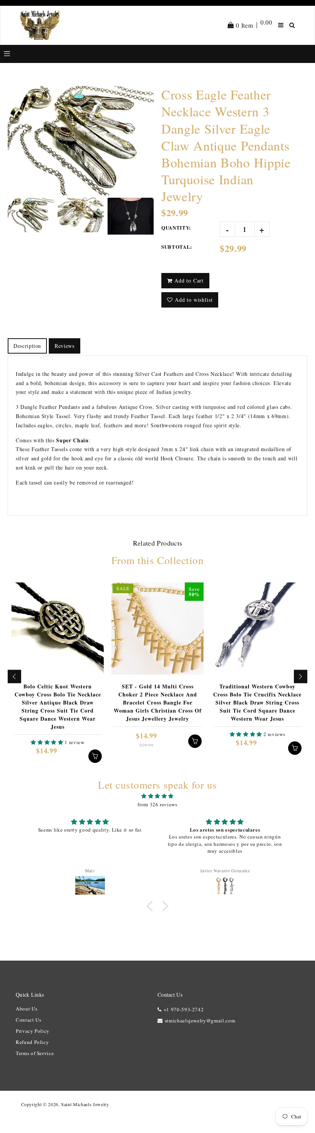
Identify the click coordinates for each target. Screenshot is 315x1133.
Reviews (65, 345)
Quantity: (176, 227)
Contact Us (28, 1019)
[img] (157, 796)
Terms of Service (35, 1053)
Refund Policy (32, 1042)
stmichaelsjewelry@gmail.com (200, 1020)
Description (27, 345)
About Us (26, 1008)
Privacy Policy (33, 1030)
